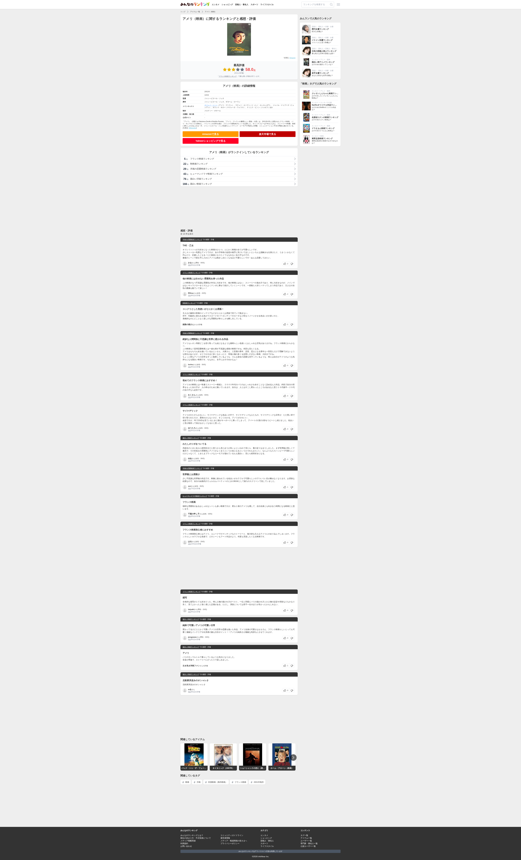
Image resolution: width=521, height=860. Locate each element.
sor (189, 486)
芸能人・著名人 (241, 4)
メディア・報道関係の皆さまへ (233, 841)
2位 (189, 265)
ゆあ (190, 458)
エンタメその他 (326, 102)
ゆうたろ (192, 428)
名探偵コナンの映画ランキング (325, 117)
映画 (187, 782)
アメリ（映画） (210, 12)
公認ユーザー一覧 (308, 846)
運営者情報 (225, 838)
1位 (189, 544)
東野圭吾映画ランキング (322, 138)
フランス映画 (240, 782)
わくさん (192, 395)
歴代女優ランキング (320, 29)
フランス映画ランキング (228, 76)
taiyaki (191, 609)
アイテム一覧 (195, 12)
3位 (189, 430)
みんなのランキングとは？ (191, 835)
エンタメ (215, 4)
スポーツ (254, 4)
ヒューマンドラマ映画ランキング (195, 496)
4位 (189, 516)
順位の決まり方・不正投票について (195, 838)
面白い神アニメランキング (323, 62)
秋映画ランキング (189, 303)
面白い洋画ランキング (191, 438)
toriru (190, 364)
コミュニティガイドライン (231, 835)
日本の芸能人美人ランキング (324, 51)
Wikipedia (192, 128)
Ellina (190, 293)
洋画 (198, 782)
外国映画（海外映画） (217, 782)
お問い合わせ (186, 846)
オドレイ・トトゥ (210, 105)
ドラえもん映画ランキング (323, 128)
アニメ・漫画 (325, 60)
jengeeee (192, 637)
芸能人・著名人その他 (333, 49)
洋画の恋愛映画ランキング (192, 240)
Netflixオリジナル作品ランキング (326, 105)
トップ (182, 12)
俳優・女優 (329, 27)
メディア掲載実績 (188, 841)
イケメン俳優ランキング (322, 40)
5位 (189, 692)
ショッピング (227, 4)
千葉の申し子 (193, 514)
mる (190, 689)
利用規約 (184, 843)
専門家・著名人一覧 (309, 843)
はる (190, 541)
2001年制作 (258, 782)
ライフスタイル (267, 4)
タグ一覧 (304, 835)
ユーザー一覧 (306, 841)
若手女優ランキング (320, 73)
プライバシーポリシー (229, 843)
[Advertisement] (239, 208)
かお (190, 263)
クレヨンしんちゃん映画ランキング (327, 93)
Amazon (292, 58)
